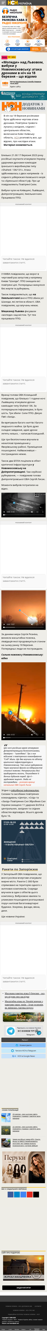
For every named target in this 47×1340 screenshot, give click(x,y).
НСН (16, 137)
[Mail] (36, 1194)
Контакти (38, 1306)
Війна (13, 57)
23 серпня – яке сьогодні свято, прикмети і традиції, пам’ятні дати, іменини (27, 1116)
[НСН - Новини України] (23, 1031)
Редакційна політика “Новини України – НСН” (24, 1314)
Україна (4, 57)
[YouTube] (30, 1194)
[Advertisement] (23, 231)
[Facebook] (10, 1194)
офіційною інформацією (25, 790)
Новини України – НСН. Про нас (24, 1310)
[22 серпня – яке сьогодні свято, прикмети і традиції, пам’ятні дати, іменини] (5, 1130)
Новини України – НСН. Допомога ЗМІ (19, 1306)
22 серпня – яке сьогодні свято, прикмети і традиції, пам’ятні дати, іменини (27, 1129)
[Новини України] (19, 2)
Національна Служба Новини (28, 82)
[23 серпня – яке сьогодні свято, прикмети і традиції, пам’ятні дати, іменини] (5, 1117)
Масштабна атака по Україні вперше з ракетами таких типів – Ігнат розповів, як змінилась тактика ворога (24, 1004)
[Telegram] (17, 1194)
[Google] (23, 1194)
